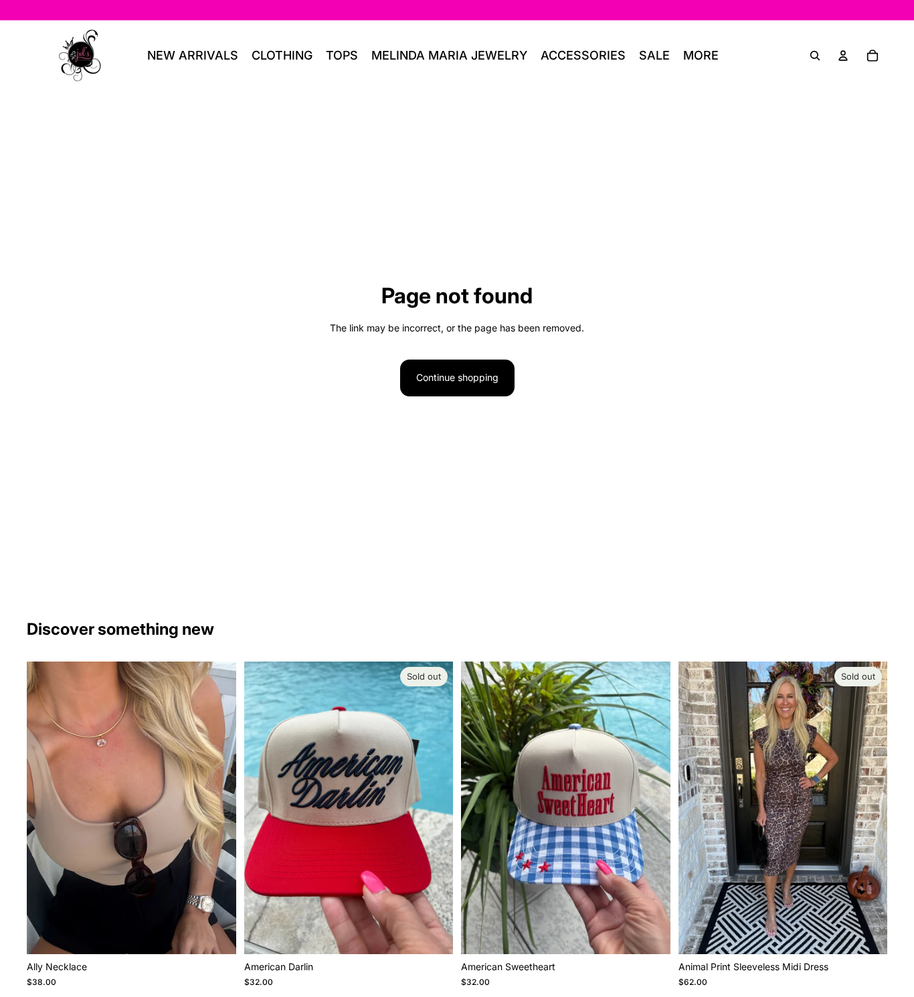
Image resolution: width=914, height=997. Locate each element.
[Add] (215, 934)
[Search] (815, 55)
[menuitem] (700, 56)
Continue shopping (457, 377)
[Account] (843, 55)
